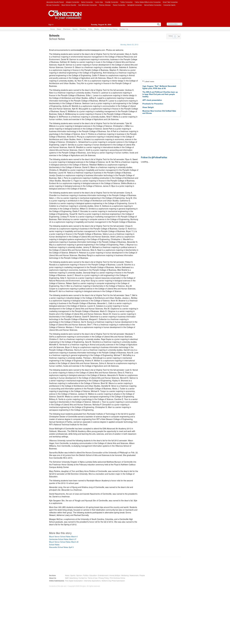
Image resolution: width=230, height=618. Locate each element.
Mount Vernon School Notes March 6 (63, 536)
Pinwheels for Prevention (152, 103)
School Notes (54, 544)
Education (93, 575)
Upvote (175, 36)
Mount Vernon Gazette (68, 5)
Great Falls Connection (170, 2)
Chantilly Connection (111, 2)
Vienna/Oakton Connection (152, 5)
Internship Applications (92, 580)
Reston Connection (119, 5)
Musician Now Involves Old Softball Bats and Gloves (159, 112)
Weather (83, 29)
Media (96, 29)
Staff (66, 578)
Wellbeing (125, 575)
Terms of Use (92, 578)
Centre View (99, 2)
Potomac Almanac (105, 5)
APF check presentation (152, 100)
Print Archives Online (109, 29)
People (142, 575)
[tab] (161, 81)
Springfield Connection (134, 5)
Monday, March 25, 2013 (129, 44)
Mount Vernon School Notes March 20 (63, 542)
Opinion (79, 575)
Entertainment (103, 575)
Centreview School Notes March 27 (62, 539)
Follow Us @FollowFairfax (154, 157)
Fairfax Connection (126, 2)
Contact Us (124, 29)
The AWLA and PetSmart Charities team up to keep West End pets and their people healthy (160, 94)
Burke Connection (87, 2)
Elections (66, 29)
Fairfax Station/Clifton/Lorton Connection (148, 2)
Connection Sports (169, 5)
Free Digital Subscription (74, 580)
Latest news (149, 81)
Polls (90, 29)
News (59, 29)
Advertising (73, 578)
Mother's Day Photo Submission (113, 580)
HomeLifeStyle (114, 575)
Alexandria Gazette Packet (55, 2)
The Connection (65, 17)
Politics (85, 575)
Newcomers (134, 575)
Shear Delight (148, 107)
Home (52, 29)
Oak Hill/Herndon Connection (87, 5)
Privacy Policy (104, 578)
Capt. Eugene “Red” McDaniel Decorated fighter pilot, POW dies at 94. (159, 87)
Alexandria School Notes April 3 (61, 547)
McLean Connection (52, 5)
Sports (75, 29)
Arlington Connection (72, 2)
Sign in (51, 24)
